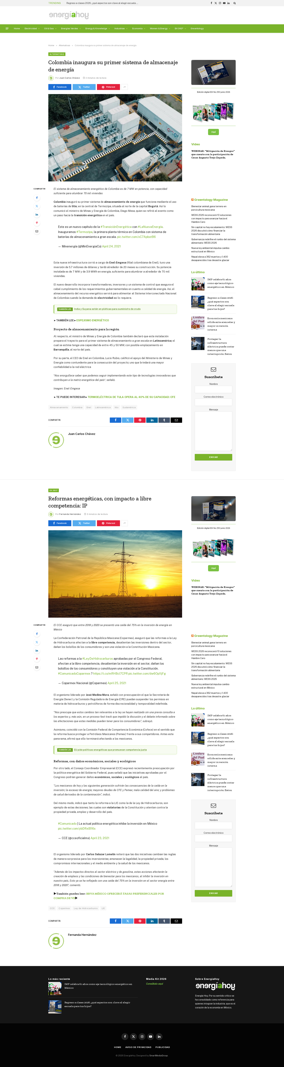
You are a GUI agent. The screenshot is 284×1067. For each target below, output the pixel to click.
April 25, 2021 (116, 683)
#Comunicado (67, 823)
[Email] (37, 231)
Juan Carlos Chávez (69, 78)
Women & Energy (158, 28)
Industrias (120, 28)
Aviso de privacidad (138, 1047)
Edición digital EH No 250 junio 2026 (213, 92)
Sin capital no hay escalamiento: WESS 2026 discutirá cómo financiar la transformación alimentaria (211, 230)
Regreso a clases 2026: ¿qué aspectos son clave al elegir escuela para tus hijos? (220, 303)
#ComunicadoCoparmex (74, 673)
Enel (89, 407)
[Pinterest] (37, 223)
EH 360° (179, 28)
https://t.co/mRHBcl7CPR (110, 673)
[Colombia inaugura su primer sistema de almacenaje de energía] (115, 137)
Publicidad (162, 1047)
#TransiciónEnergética (116, 227)
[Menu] (7, 28)
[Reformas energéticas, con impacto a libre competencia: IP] (115, 574)
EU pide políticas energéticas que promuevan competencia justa (110, 749)
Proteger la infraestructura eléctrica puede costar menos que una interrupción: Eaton (220, 346)
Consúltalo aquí (154, 983)
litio (116, 407)
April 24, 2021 (111, 246)
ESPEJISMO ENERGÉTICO (92, 320)
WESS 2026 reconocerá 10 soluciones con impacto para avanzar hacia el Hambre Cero (211, 218)
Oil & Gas (49, 28)
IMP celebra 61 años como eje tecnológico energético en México (220, 283)
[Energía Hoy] (68, 15)
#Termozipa (84, 232)
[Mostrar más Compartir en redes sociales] (124, 87)
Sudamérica (129, 407)
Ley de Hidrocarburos (86, 908)
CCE (52, 908)
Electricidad (31, 28)
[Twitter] (37, 206)
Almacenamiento (59, 407)
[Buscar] (234, 3)
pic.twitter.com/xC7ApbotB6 (136, 237)
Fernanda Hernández (70, 514)
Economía (137, 28)
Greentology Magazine (211, 199)
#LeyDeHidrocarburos (97, 658)
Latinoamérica (103, 407)
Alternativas (57, 54)
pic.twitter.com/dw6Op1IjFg (147, 673)
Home (17, 28)
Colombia (77, 407)
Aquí (213, 132)
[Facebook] (37, 197)
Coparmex (64, 908)
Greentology (197, 28)
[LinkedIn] (37, 214)
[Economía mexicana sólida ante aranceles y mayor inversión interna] (197, 322)
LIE (103, 908)
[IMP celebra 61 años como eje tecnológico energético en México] (197, 283)
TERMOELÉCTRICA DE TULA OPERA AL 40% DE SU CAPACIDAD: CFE (131, 397)
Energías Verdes (69, 28)
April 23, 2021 (100, 838)
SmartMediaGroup (158, 1055)
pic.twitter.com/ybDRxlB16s (76, 828)
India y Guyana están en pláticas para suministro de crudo (107, 309)
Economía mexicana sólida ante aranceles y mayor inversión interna (101, 3)
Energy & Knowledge (96, 28)
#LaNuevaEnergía (150, 227)
